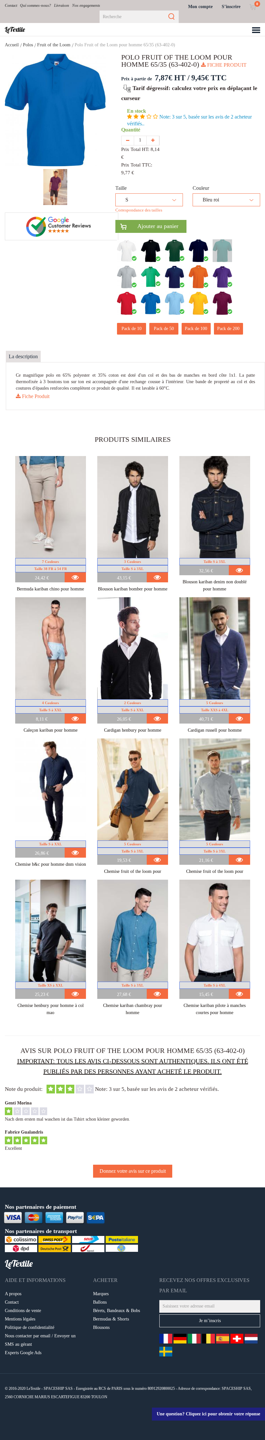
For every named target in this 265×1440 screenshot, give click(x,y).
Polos (28, 44)
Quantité (132, 129)
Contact (11, 5)
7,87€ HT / (172, 78)
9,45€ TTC (209, 78)
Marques (101, 1293)
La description (23, 356)
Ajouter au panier (152, 226)
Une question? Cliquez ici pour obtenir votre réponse (208, 1413)
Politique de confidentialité (29, 1327)
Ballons (100, 1302)
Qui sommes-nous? (35, 5)
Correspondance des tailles (138, 210)
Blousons (101, 1327)
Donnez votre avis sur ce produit (133, 1171)
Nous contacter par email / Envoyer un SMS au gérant (40, 1340)
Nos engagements (86, 5)
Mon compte (200, 6)
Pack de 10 (132, 328)
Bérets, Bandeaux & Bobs (116, 1310)
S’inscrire (231, 6)
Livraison (61, 5)
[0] (252, 6)
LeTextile (15, 29)
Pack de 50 (164, 328)
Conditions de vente (23, 1310)
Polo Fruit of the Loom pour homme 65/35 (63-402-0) (125, 44)
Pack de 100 (196, 328)
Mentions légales (20, 1319)
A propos (13, 1293)
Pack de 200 (228, 328)
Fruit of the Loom (53, 44)
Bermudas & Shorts (111, 1319)
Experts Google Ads (23, 1352)
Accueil (12, 44)
